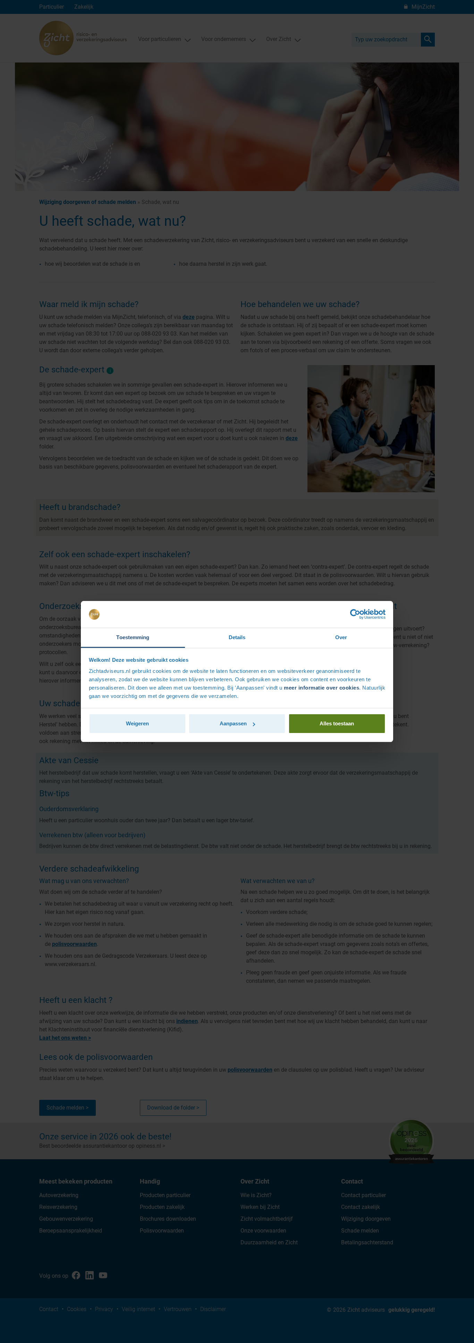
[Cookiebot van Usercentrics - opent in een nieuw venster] (355, 614)
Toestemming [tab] (132, 637)
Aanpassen (233, 723)
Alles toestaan (337, 723)
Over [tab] (341, 637)
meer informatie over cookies (321, 688)
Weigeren (137, 723)
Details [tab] (237, 637)
